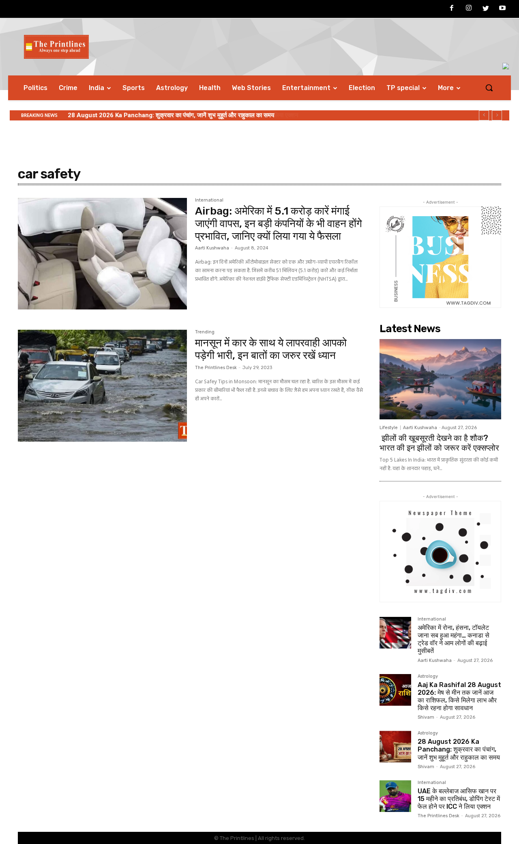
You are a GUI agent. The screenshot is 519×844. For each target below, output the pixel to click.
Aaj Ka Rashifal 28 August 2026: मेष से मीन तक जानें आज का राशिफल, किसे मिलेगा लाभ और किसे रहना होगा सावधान (459, 696)
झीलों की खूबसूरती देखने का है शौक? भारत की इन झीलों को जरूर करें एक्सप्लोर (439, 443)
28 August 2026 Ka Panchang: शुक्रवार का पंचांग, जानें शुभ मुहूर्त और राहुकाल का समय (459, 749)
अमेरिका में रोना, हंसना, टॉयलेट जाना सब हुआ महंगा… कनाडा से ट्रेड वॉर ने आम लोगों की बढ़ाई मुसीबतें (453, 639)
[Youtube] (502, 9)
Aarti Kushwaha (212, 248)
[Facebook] (452, 9)
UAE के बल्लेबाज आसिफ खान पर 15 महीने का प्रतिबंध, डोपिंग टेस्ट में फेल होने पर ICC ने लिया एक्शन (179, 115)
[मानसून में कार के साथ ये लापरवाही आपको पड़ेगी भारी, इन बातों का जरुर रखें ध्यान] (102, 386)
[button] (489, 87)
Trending (204, 332)
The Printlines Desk (216, 367)
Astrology (428, 676)
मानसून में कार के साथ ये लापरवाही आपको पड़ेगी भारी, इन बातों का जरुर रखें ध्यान (271, 349)
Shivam (426, 717)
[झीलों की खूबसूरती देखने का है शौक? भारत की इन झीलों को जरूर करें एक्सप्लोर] (440, 379)
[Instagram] (468, 9)
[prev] (484, 115)
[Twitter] (485, 9)
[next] (497, 115)
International (209, 200)
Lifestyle (389, 427)
